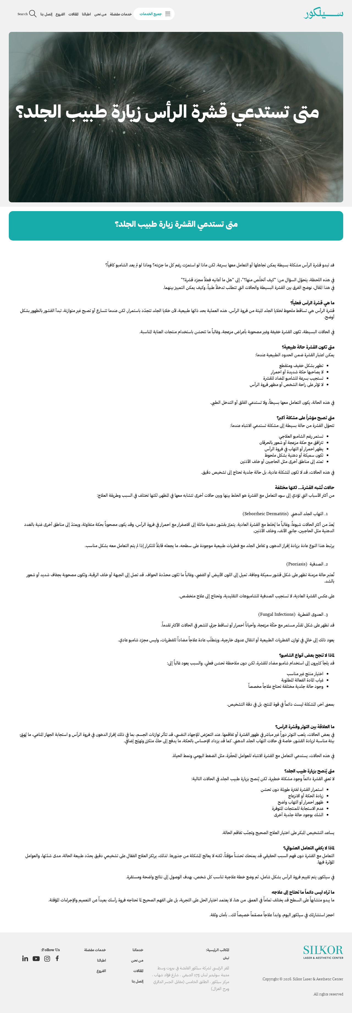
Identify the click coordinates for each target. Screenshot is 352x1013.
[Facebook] (57, 958)
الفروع (60, 14)
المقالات (73, 14)
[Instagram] (47, 958)
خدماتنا (138, 950)
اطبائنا (86, 14)
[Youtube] (36, 958)
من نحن (100, 14)
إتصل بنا (46, 14)
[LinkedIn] (25, 959)
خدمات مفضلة (121, 14)
